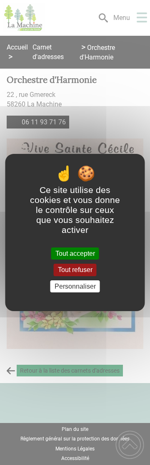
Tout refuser (75, 270)
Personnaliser (75, 286)
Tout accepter (75, 253)
